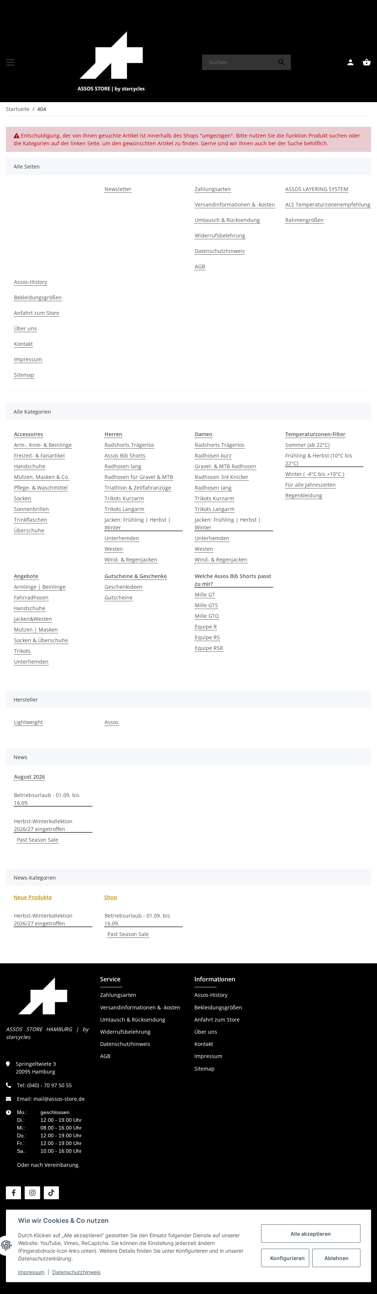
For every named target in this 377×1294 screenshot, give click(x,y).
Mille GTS (206, 605)
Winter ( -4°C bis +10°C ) (314, 473)
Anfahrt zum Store (217, 1019)
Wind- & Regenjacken (131, 559)
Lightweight (28, 722)
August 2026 (29, 776)
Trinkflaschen (30, 519)
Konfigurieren (287, 1258)
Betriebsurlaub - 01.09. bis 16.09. (47, 799)
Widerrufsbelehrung (125, 1031)
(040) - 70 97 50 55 (49, 1085)
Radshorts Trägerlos (129, 444)
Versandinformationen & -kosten (140, 1007)
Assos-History (211, 994)
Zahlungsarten (118, 994)
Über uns (205, 1031)
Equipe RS (207, 637)
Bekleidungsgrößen (218, 1007)
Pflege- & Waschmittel (41, 487)
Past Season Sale (37, 839)
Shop (110, 897)
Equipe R (206, 626)
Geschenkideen (123, 586)
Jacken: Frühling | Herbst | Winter (138, 523)
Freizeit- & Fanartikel (39, 455)
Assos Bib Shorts (125, 455)
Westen (114, 548)
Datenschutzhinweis (76, 1272)
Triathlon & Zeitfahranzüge (138, 487)
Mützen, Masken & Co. (41, 476)
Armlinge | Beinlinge (40, 586)
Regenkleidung (303, 495)
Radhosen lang (123, 466)
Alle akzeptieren (310, 1234)
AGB (105, 1056)
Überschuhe (29, 530)
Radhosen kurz (213, 455)
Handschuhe (29, 466)
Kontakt (203, 1043)
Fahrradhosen (31, 597)
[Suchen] (281, 62)
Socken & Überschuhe (41, 640)
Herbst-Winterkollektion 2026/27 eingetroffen (43, 825)
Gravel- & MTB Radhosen (225, 466)
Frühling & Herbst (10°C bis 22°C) (318, 459)
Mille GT (205, 594)
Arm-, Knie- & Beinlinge (43, 444)
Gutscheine (119, 597)
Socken (22, 498)
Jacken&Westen (33, 618)
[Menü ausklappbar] (10, 62)
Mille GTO (207, 615)
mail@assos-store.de (59, 1098)
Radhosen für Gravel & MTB (139, 476)
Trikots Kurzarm (124, 498)
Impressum (31, 1272)
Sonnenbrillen (31, 508)
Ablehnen (336, 1258)
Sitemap (204, 1068)
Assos (112, 722)
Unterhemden (122, 538)
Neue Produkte (33, 897)
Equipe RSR (209, 647)
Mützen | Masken (36, 629)
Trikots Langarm (124, 508)
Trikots (22, 650)
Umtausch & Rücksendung (132, 1019)
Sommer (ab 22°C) (307, 444)
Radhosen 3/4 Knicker (222, 476)
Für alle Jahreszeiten (310, 484)
